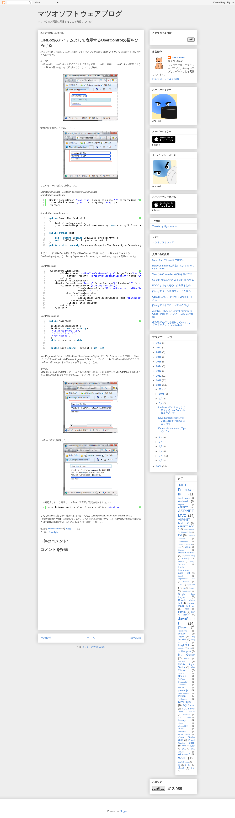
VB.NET (181, 729)
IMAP (186, 615)
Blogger (123, 811)
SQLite (192, 712)
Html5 (182, 611)
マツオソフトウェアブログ (80, 13)
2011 (159, 380)
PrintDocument (184, 693)
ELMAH (181, 561)
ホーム (91, 638)
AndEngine (184, 498)
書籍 (181, 767)
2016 (159, 357)
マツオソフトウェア (163, 242)
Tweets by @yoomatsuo (165, 226)
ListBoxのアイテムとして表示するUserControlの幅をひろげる (172, 410)
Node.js (182, 676)
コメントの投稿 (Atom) (93, 647)
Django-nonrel (186, 552)
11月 (161, 389)
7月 (161, 437)
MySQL (181, 673)
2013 (159, 371)
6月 (161, 441)
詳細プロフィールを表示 (165, 78)
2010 (159, 385)
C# (180, 535)
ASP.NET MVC (186, 513)
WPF (182, 758)
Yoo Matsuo (178, 57)
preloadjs (183, 690)
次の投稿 (45, 638)
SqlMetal (186, 715)
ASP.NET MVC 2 (184, 521)
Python (182, 695)
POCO (181, 687)
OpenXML (182, 685)
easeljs (186, 558)
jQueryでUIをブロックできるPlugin (171, 305)
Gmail (192, 588)
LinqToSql (183, 645)
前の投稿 (135, 638)
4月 (161, 451)
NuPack (181, 679)
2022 (159, 347)
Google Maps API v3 (186, 604)
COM (180, 544)
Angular (181, 505)
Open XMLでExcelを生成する (168, 260)
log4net (181, 648)
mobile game (184, 651)
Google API (186, 591)
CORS (189, 544)
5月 (161, 446)
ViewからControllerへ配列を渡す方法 (172, 274)
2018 (159, 352)
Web (184, 749)
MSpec (187, 658)
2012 (159, 375)
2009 (159, 466)
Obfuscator (183, 682)
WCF (192, 746)
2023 (159, 342)
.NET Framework (186, 489)
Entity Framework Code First (184, 570)
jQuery (182, 627)
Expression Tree (186, 579)
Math (190, 648)
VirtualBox (182, 732)
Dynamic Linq (189, 556)
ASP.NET (183, 507)
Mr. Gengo (186, 654)
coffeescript (183, 541)
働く (192, 768)
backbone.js (189, 529)
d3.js (187, 547)
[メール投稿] (78, 528)
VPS (184, 746)
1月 (161, 460)
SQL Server (189, 705)
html (187, 609)
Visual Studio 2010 (186, 741)
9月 (161, 398)
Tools (188, 717)
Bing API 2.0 (186, 532)
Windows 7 (184, 754)
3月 (161, 456)
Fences (186, 582)
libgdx (181, 636)
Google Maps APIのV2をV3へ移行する (173, 280)
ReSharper (182, 699)
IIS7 (193, 612)
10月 (162, 393)
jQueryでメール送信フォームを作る (171, 291)
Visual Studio (184, 734)
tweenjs (182, 720)
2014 (159, 366)
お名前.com (183, 762)
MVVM (181, 661)
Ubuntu (181, 723)
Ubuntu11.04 (183, 726)
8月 (161, 403)
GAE (180, 585)
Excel (180, 576)
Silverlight (53, 532)
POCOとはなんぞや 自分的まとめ (171, 285)
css (179, 547)
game (191, 584)
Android (183, 501)
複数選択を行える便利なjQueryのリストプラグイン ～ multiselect (172, 324)
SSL (179, 717)
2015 (159, 361)
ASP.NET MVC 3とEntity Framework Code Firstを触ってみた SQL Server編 (172, 313)
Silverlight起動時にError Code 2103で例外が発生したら (171, 420)
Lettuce (181, 634)
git (184, 588)
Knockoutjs (182, 631)
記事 (187, 764)
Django (181, 550)
